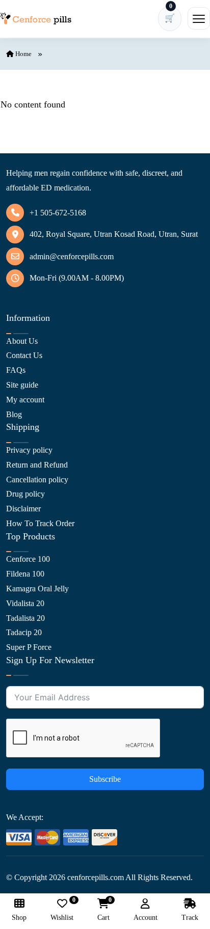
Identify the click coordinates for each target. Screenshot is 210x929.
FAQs (15, 370)
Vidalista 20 (25, 603)
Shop (19, 917)
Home (23, 54)
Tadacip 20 (24, 632)
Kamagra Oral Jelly (37, 588)
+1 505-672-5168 (58, 212)
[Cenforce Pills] (35, 18)
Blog (14, 414)
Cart (103, 909)
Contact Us (24, 355)
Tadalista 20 (25, 618)
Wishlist (61, 909)
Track (189, 917)
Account (146, 917)
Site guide (22, 384)
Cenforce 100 (28, 559)
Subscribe (105, 779)
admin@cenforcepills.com (72, 256)
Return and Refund (37, 464)
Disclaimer (23, 508)
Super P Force (28, 647)
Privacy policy (29, 450)
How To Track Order (40, 523)
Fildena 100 (25, 573)
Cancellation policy (37, 479)
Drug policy (25, 493)
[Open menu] (199, 18)
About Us (22, 341)
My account (25, 399)
